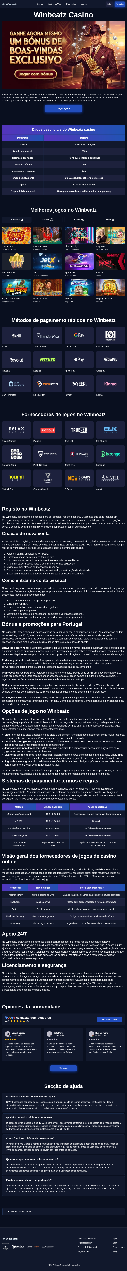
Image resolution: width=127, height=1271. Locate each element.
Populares (15, 220)
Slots (108, 220)
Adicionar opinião (109, 1019)
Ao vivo (45, 220)
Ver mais (64, 1068)
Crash (77, 220)
